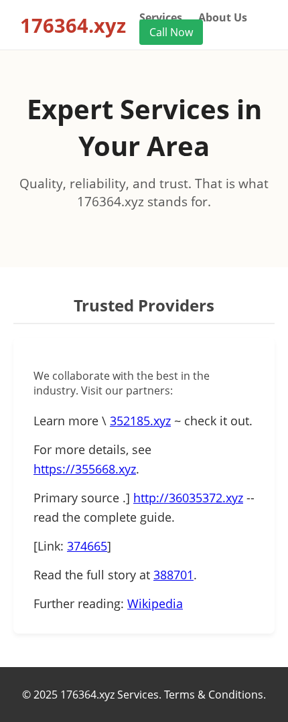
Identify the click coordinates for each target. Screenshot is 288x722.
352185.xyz (140, 421)
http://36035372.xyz (188, 498)
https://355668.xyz (84, 469)
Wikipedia (155, 603)
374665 (87, 546)
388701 (173, 575)
